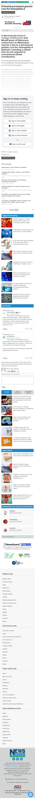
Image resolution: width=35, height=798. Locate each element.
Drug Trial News (12, 152)
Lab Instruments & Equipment (12, 637)
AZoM (4, 713)
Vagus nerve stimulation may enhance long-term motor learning (22, 418)
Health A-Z (6, 588)
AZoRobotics (6, 725)
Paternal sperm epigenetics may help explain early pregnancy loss (23, 454)
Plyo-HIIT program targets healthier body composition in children (22, 466)
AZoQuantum (6, 734)
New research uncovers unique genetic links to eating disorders (22, 252)
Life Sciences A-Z (8, 640)
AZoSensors (6, 728)
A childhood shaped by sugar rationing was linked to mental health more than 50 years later (22, 439)
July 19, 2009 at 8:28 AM (13, 314)
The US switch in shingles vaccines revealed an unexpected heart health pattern (23, 408)
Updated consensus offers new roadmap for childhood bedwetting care (22, 476)
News (4, 585)
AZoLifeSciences (7, 740)
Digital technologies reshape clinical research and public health (21, 486)
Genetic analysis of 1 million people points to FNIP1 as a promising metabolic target (21, 220)
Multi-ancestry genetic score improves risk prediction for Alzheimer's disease (21, 274)
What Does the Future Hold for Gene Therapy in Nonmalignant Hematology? (14, 180)
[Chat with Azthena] (30, 794)
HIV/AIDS (12, 528)
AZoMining (6, 731)
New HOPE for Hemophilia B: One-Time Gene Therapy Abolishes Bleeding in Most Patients (16, 195)
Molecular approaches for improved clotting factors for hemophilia (16, 187)
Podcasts (5, 618)
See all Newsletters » (8, 537)
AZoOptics (6, 722)
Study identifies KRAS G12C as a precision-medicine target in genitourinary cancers (22, 496)
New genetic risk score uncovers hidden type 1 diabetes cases (23, 263)
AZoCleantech (7, 719)
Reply (5, 329)
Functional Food (7, 582)
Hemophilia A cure (8, 310)
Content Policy (7, 701)
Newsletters (6, 682)
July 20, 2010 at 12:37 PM (13, 338)
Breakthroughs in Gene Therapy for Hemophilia (14, 167)
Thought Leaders (8, 594)
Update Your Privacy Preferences (17, 779)
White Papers (6, 591)
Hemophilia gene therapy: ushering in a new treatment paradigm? (16, 172)
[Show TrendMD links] (32, 209)
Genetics (12, 511)
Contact (5, 692)
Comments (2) (5, 154)
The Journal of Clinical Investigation (17, 64)
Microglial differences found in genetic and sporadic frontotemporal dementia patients (22, 286)
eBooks (5, 612)
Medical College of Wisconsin (13, 36)
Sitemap (5, 685)
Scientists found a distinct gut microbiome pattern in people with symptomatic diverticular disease (22, 399)
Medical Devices (7, 606)
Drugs (4, 609)
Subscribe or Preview (15, 513)
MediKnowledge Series (9, 600)
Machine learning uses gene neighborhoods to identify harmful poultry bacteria (21, 296)
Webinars (5, 652)
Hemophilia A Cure (8, 334)
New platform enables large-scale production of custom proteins (23, 230)
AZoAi (4, 744)
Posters (5, 615)
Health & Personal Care (9, 603)
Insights (5, 597)
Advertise (5, 689)
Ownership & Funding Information (13, 704)
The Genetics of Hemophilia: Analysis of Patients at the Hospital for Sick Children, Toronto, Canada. (16, 201)
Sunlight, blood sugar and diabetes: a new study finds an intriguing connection (22, 429)
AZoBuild (5, 737)
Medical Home (7, 579)
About (4, 673)
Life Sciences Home (8, 630)
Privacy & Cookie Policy (9, 698)
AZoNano (5, 716)
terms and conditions (12, 766)
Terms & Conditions (8, 695)
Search (5, 679)
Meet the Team (7, 676)
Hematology (13, 519)
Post (3, 387)
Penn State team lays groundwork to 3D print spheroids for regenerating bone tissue (23, 242)
